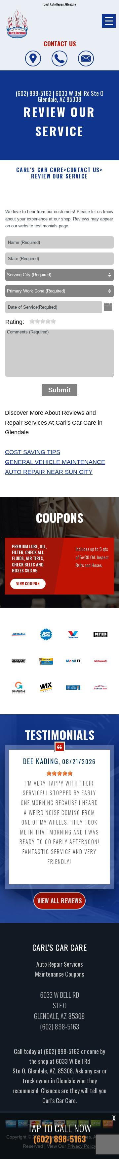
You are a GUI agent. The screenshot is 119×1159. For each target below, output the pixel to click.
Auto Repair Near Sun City (49, 472)
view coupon (28, 583)
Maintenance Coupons (59, 974)
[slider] (42, 321)
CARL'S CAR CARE (40, 170)
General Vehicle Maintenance (55, 462)
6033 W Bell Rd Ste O (79, 93)
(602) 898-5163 (34, 93)
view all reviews (59, 900)
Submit (59, 390)
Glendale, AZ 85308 (59, 99)
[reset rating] (26, 320)
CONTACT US (83, 170)
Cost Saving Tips (32, 452)
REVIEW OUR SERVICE (59, 176)
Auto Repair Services (59, 964)
